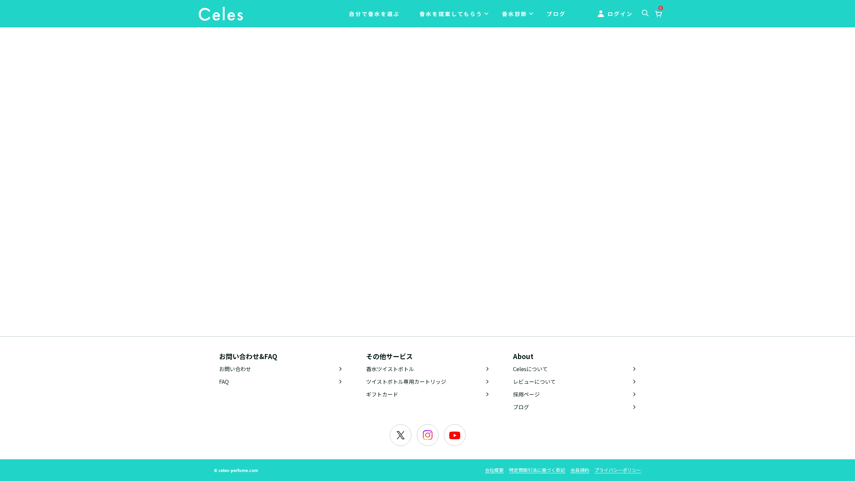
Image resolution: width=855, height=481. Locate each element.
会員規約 (579, 470)
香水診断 (514, 14)
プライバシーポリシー (617, 470)
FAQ (224, 381)
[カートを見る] (658, 14)
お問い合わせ (235, 369)
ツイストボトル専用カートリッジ (406, 381)
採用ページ (526, 394)
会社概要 (494, 470)
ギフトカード (382, 394)
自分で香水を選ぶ (374, 14)
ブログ (556, 14)
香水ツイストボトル (390, 369)
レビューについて (534, 381)
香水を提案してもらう (451, 14)
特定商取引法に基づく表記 (537, 470)
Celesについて (530, 369)
